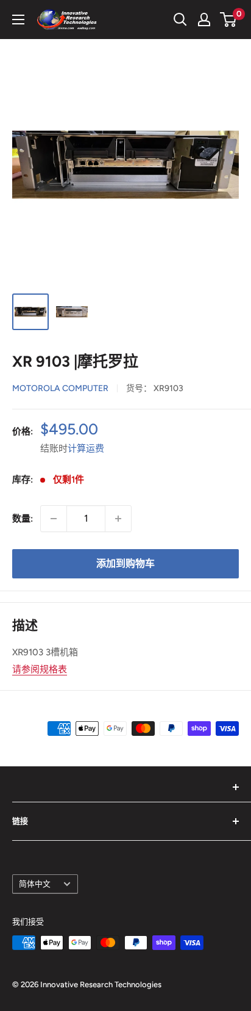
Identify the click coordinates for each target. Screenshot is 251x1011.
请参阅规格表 (39, 669)
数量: (22, 518)
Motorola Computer (60, 388)
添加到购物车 (125, 563)
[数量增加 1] (118, 518)
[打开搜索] (180, 19)
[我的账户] (204, 19)
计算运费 (86, 448)
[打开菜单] (18, 19)
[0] (228, 19)
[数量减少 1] (53, 518)
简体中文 (35, 883)
